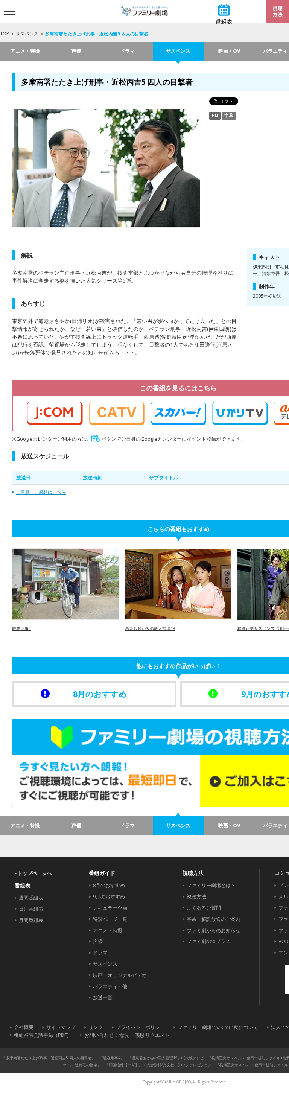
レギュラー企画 (110, 907)
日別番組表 (31, 908)
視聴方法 (196, 896)
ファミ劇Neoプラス (208, 941)
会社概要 (23, 1027)
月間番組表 (31, 920)
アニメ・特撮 (25, 50)
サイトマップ (61, 1027)
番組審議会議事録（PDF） (42, 1035)
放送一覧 (103, 997)
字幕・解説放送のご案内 (213, 919)
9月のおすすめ (109, 896)
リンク (95, 1027)
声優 (76, 50)
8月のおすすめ (109, 885)
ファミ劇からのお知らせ (213, 930)
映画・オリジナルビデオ (120, 975)
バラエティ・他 (110, 986)
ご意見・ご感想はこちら (41, 492)
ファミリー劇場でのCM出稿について (218, 1027)
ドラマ (127, 50)
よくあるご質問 (204, 907)
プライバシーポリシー (140, 1027)
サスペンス (27, 33)
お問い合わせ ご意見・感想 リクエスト (127, 1035)
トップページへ (35, 873)
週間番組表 (31, 897)
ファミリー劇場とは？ (211, 885)
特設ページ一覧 (110, 919)
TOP (4, 33)
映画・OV (229, 50)
